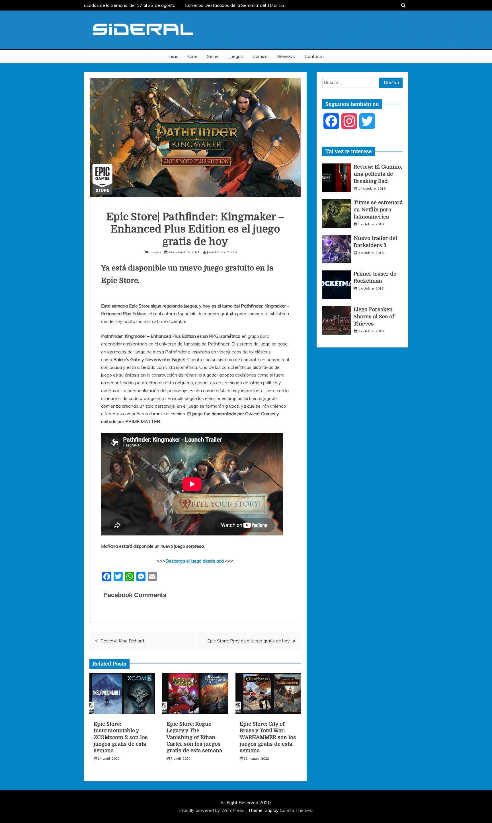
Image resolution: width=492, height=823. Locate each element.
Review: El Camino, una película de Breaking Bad (378, 174)
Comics (260, 56)
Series (213, 56)
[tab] (348, 151)
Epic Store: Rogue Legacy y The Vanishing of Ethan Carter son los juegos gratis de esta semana (194, 737)
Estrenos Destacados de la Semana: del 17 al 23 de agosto (112, 5)
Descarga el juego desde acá (195, 561)
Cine (192, 56)
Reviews (286, 56)
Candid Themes (296, 810)
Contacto (314, 56)
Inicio (173, 56)
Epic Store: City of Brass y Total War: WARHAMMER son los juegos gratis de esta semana (268, 737)
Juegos (236, 56)
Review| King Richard (122, 641)
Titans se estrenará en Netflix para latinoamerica (378, 210)
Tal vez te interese (348, 151)
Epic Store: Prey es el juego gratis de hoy (248, 641)
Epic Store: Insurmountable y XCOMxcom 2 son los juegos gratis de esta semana (121, 737)
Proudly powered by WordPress (212, 810)
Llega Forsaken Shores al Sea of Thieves (374, 317)
